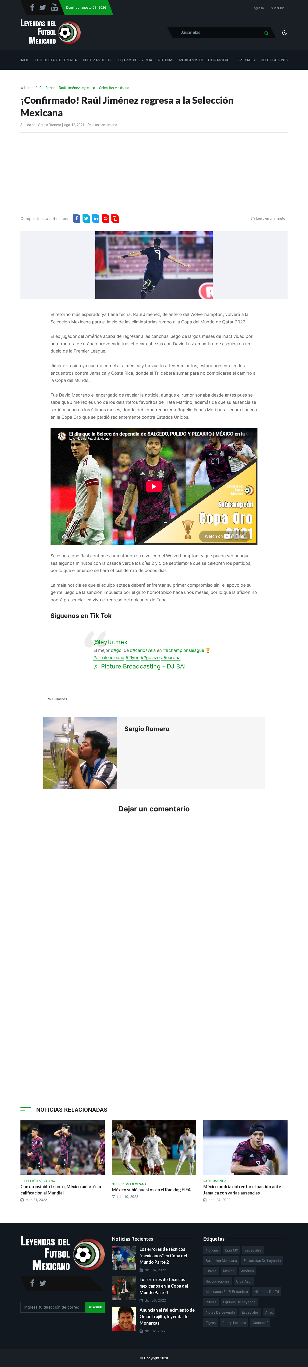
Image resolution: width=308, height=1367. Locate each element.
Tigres (211, 1323)
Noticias (165, 60)
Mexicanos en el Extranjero (204, 60)
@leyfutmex (110, 642)
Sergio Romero (49, 125)
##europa (170, 657)
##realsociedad (108, 657)
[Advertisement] (154, 172)
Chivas (211, 1271)
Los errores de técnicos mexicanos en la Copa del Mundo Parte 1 (164, 1286)
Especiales (245, 60)
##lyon (133, 657)
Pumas (211, 1302)
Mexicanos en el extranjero (227, 1292)
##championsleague (183, 650)
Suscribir (277, 8)
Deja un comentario (102, 125)
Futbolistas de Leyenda (56, 60)
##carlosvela (143, 650)
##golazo (150, 657)
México (228, 1271)
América (247, 1271)
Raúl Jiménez (57, 699)
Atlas (269, 1312)
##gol (116, 650)
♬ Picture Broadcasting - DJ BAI (139, 666)
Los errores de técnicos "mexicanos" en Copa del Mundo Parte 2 (163, 1255)
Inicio (24, 60)
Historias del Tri (97, 60)
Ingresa (258, 8)
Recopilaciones (274, 60)
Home (28, 88)
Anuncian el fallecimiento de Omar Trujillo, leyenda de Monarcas (167, 1316)
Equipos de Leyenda (135, 60)
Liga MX (231, 1250)
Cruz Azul (243, 1281)
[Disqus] (154, 890)
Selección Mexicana (221, 1260)
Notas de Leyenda (220, 1312)
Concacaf (260, 1323)
